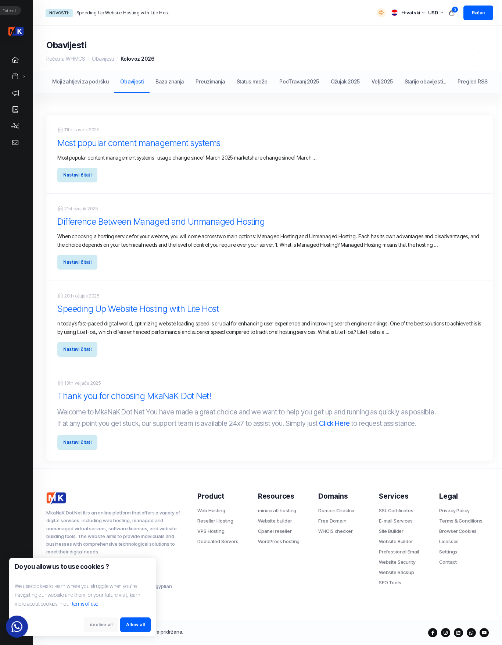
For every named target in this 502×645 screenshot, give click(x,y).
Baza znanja (169, 81)
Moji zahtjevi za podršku (80, 81)
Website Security (397, 562)
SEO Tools (390, 582)
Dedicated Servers (217, 541)
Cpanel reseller (275, 531)
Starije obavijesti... (425, 81)
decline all (101, 624)
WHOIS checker (335, 531)
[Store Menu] (15, 76)
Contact (447, 562)
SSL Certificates (396, 510)
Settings (448, 552)
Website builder (275, 521)
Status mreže (252, 81)
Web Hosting (211, 510)
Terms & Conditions (460, 521)
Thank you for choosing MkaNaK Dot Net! (134, 396)
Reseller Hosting (215, 521)
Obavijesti (103, 59)
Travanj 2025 (303, 81)
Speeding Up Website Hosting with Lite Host (122, 12)
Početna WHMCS (65, 59)
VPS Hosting (210, 531)
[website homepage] (116, 498)
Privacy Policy (454, 510)
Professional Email (399, 552)
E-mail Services (396, 521)
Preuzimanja (210, 81)
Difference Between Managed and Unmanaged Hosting (161, 221)
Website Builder (396, 541)
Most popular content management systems (138, 143)
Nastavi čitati (77, 175)
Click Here (334, 423)
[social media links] (432, 632)
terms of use (85, 604)
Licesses (449, 541)
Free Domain (332, 521)
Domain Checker (336, 510)
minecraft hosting (277, 510)
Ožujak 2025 (345, 81)
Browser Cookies (458, 531)
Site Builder (391, 531)
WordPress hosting (279, 541)
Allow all (135, 624)
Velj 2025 (382, 81)
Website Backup (396, 572)
